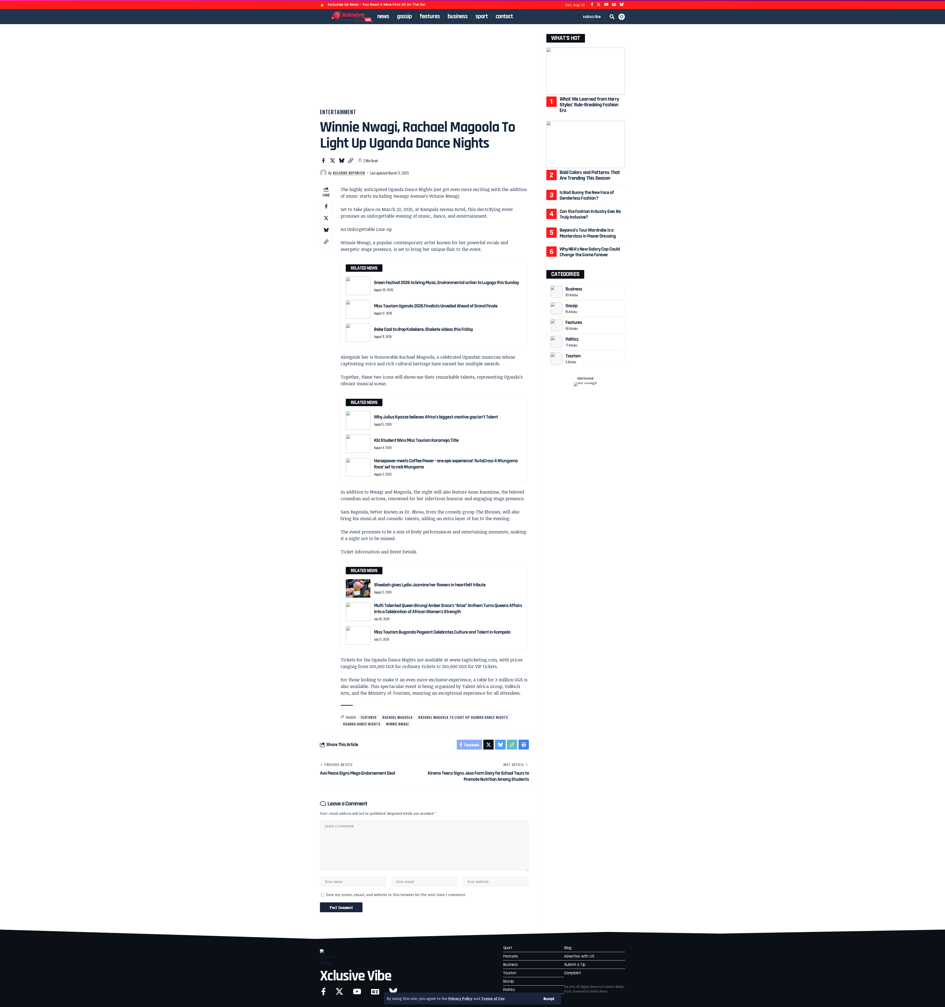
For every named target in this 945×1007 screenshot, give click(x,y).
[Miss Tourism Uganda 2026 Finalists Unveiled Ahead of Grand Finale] (358, 309)
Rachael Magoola (397, 717)
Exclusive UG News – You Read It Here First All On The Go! (376, 4)
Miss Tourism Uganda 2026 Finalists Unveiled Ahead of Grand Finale (435, 306)
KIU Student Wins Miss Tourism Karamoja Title (416, 440)
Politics (572, 339)
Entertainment (338, 112)
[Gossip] (556, 308)
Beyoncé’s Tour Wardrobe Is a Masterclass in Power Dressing (588, 233)
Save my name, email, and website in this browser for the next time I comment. (396, 894)
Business (574, 289)
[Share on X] (332, 160)
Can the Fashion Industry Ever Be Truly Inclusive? (590, 214)
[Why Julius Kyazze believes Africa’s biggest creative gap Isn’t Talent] (358, 420)
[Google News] (614, 4)
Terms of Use (493, 998)
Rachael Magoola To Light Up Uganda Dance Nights (463, 717)
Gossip (571, 306)
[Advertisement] (424, 70)
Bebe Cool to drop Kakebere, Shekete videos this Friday (423, 329)
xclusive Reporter (349, 173)
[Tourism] (556, 358)
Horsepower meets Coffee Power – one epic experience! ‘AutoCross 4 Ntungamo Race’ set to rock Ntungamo (446, 464)
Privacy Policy (460, 998)
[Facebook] (592, 4)
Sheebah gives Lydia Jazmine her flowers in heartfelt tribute (430, 585)
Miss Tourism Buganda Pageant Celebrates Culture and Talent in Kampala (442, 632)
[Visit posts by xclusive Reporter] (323, 172)
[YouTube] (606, 4)
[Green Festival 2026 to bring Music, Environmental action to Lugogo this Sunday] (358, 286)
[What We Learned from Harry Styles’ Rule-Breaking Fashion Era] (585, 71)
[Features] (556, 325)
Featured (369, 717)
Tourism (573, 356)
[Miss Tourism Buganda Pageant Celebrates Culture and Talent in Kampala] (358, 635)
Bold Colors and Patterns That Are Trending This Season (590, 175)
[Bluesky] (621, 4)
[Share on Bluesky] (341, 160)
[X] (599, 4)
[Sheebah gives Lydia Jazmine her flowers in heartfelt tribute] (358, 588)
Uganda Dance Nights (361, 723)
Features (574, 322)
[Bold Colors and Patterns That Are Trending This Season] (585, 144)
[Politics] (556, 342)
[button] (549, 998)
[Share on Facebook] (323, 160)
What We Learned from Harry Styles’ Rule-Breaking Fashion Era (589, 105)
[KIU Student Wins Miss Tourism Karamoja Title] (358, 443)
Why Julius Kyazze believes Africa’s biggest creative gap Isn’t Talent (436, 417)
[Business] (556, 292)
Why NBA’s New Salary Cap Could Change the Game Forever (590, 252)
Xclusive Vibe (355, 976)
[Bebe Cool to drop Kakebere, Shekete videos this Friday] (358, 332)
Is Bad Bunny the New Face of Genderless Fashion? (587, 195)
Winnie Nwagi (397, 723)
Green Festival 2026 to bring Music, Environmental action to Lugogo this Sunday (447, 282)
